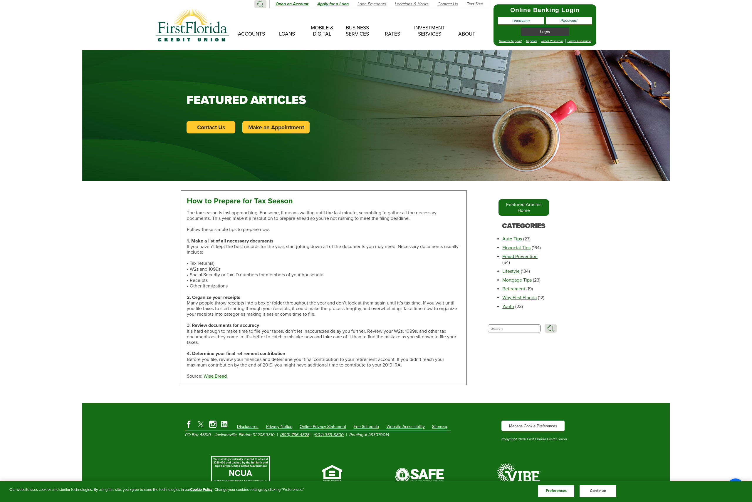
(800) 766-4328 (294, 434)
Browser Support (510, 41)
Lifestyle (511, 271)
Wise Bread (215, 376)
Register (531, 41)
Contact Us (447, 3)
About (466, 34)
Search (260, 4)
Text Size (475, 3)
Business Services (357, 31)
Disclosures (247, 426)
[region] (376, 491)
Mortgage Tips (517, 280)
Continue (598, 490)
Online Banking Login (545, 9)
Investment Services (429, 31)
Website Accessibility (406, 426)
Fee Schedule (366, 426)
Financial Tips (516, 248)
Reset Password (552, 41)
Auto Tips (512, 239)
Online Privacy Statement (323, 426)
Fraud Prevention (520, 257)
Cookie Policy (201, 489)
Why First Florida (519, 298)
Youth (508, 306)
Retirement (514, 289)
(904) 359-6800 (329, 434)
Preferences (556, 490)
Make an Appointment (276, 127)
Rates (392, 34)
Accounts (251, 34)
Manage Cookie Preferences (533, 426)
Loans (287, 34)
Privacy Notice (279, 426)
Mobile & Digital (322, 31)
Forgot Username (579, 41)
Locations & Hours (412, 3)
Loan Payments (371, 3)
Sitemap (439, 426)
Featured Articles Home (523, 207)
